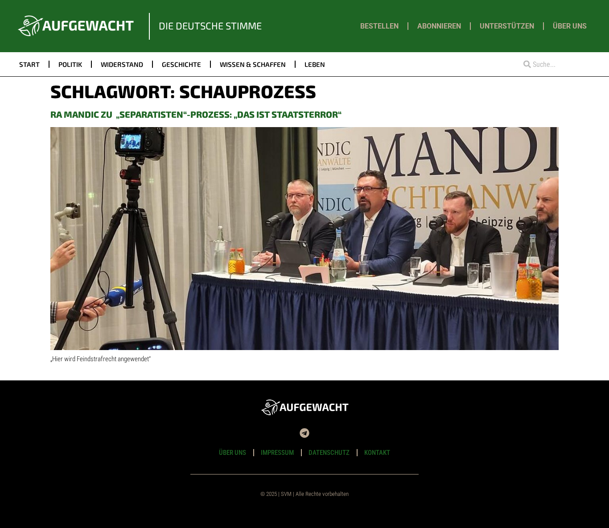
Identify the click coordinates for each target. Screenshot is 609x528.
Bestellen (379, 26)
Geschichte (181, 64)
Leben (314, 64)
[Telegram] (304, 433)
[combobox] (552, 64)
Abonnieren (439, 26)
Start (29, 64)
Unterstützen (507, 26)
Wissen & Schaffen (253, 64)
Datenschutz (329, 453)
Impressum (277, 453)
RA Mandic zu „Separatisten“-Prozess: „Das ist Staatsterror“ (196, 114)
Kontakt (377, 453)
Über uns (570, 26)
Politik (70, 64)
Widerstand (122, 64)
